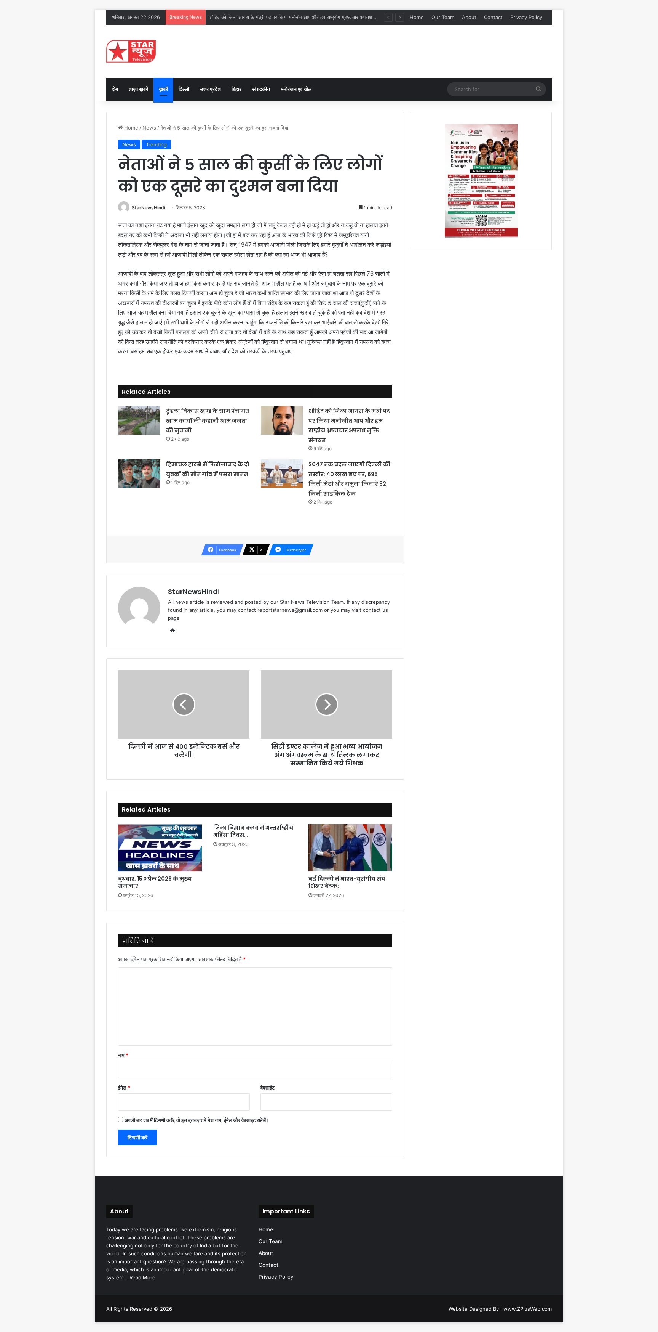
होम (115, 89)
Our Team (442, 17)
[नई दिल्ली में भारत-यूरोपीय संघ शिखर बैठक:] (350, 847)
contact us (375, 610)
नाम (123, 1055)
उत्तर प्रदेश (210, 89)
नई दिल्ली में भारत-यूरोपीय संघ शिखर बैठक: (346, 882)
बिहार (236, 89)
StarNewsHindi (148, 207)
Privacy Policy (526, 17)
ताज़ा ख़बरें (138, 89)
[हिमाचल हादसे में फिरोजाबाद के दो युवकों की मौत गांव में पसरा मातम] (139, 473)
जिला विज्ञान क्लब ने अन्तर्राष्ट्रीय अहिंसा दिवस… (253, 831)
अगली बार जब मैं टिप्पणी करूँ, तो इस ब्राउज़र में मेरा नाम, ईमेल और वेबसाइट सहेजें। (197, 1120)
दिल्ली (184, 89)
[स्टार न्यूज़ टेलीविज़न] (131, 51)
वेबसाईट (267, 1088)
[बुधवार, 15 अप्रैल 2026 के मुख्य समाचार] (160, 847)
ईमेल (124, 1088)
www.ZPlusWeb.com (527, 1309)
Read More (142, 1277)
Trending (156, 144)
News (149, 128)
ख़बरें (163, 89)
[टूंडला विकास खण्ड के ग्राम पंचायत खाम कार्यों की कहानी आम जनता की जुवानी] (139, 420)
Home (417, 17)
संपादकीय (261, 89)
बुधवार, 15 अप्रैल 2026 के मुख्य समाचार (155, 882)
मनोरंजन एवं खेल (296, 89)
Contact (493, 17)
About (469, 17)
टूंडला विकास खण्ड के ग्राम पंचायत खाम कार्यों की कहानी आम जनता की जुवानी (207, 420)
